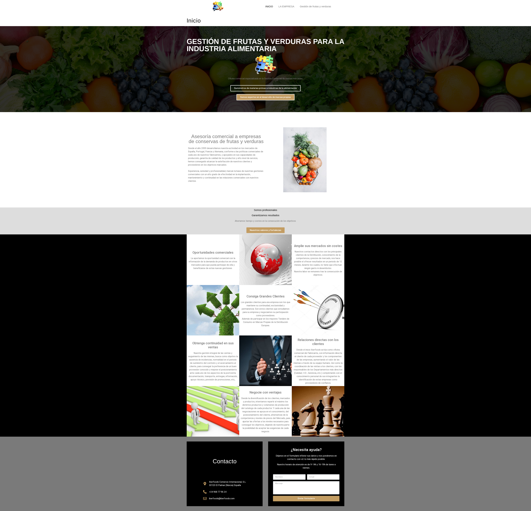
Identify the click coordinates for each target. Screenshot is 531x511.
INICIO (269, 6)
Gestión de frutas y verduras (315, 6)
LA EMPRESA (286, 6)
